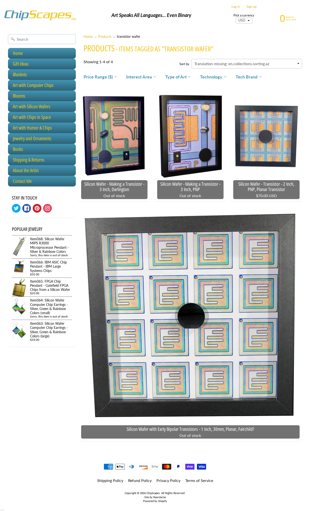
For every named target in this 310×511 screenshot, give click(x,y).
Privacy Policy (168, 480)
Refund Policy (140, 480)
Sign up (251, 6)
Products (104, 37)
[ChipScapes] (40, 15)
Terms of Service (199, 480)
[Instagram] (47, 208)
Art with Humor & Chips (32, 127)
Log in (236, 6)
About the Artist (26, 170)
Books (18, 149)
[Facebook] (26, 208)
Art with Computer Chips (33, 85)
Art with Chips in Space (32, 117)
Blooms (19, 96)
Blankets (20, 74)
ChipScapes (153, 493)
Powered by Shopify (155, 501)
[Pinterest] (37, 208)
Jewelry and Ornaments (32, 138)
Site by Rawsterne (155, 497)
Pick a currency (243, 15)
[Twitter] (16, 208)
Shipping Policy (110, 480)
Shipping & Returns (28, 159)
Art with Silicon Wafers (31, 106)
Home (18, 53)
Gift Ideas (21, 64)
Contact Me (22, 181)
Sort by (184, 64)
